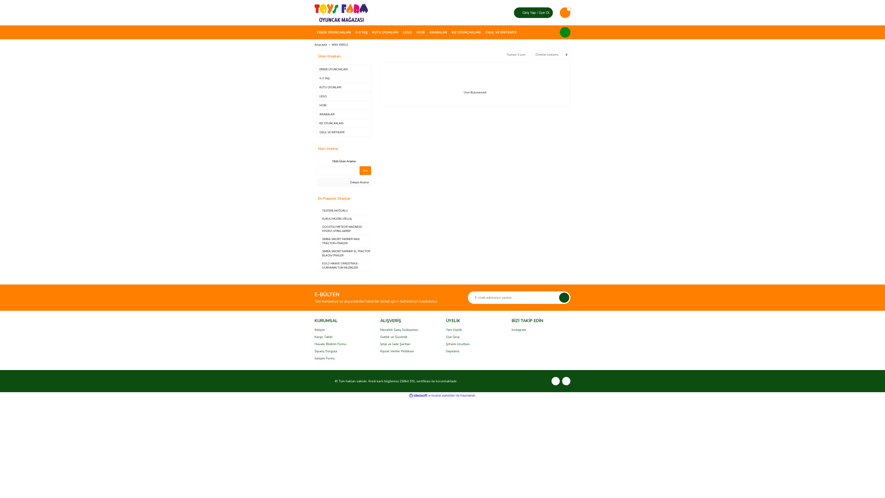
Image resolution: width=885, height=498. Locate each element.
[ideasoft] (418, 395)
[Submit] (564, 298)
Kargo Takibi (324, 337)
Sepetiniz (452, 351)
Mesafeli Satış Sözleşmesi (399, 330)
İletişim (320, 330)
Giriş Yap (529, 12)
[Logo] (341, 12)
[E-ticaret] (441, 396)
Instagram (519, 330)
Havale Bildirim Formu (330, 344)
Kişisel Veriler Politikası (397, 351)
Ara (365, 170)
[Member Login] (518, 12)
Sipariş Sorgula (326, 351)
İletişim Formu (325, 358)
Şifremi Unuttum (458, 344)
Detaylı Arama (359, 182)
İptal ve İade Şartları (395, 344)
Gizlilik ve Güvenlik (393, 337)
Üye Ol (544, 12)
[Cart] (565, 12)
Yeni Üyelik (454, 330)
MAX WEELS (340, 45)
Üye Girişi (453, 337)
